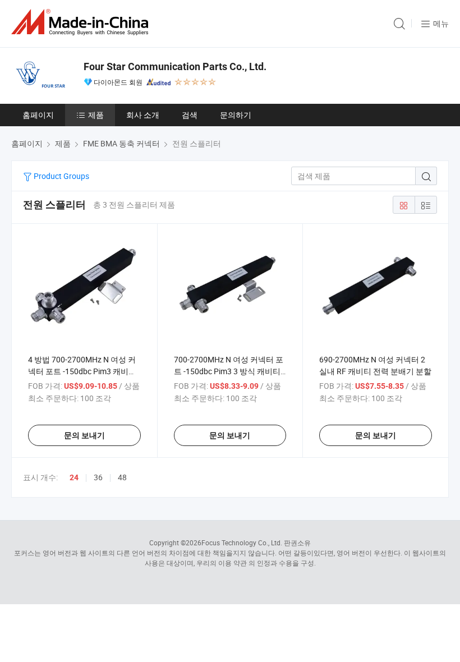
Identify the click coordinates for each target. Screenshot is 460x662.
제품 (96, 114)
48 (122, 477)
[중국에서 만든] (82, 22)
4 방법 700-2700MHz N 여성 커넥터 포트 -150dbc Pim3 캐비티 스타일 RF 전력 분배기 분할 (82, 371)
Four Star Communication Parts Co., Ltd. (175, 66)
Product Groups (60, 176)
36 (98, 477)
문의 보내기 (84, 435)
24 (74, 477)
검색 (189, 114)
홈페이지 (38, 114)
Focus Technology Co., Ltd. (241, 542)
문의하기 (235, 114)
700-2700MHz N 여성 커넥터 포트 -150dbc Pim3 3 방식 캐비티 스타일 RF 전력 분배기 (228, 371)
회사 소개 (142, 114)
